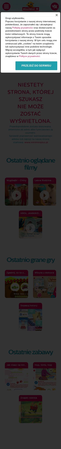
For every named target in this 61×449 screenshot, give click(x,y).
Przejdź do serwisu (36, 65)
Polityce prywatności (29, 56)
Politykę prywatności (22, 27)
